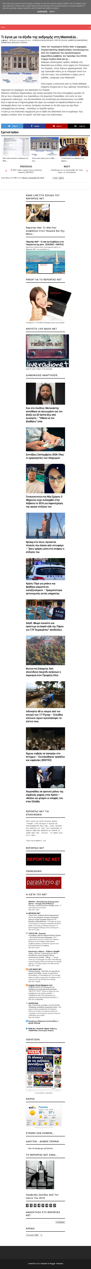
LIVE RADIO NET (35, 969)
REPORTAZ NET (34, 913)
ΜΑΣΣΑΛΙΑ (16, 42)
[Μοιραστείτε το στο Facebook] (60, 178)
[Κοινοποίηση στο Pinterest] (63, 178)
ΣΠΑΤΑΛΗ (23, 42)
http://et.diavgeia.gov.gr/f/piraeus (40, 1148)
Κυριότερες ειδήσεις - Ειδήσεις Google (43, 951)
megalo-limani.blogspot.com (40, 985)
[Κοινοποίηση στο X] (58, 178)
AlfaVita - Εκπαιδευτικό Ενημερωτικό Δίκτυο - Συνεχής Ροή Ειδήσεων (43, 903)
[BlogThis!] (56, 178)
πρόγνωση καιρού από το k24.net (44, 1127)
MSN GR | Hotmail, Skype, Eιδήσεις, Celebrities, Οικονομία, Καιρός (42, 1029)
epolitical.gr (33, 1003)
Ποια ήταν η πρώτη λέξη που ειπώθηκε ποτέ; (43, 905)
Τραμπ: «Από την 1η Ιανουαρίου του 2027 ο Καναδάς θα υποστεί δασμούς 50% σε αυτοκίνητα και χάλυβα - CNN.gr (43, 955)
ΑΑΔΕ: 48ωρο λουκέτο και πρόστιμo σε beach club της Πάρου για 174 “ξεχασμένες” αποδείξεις (45, 626)
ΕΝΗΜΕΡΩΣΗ (6, 42)
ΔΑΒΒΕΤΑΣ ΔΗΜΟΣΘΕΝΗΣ (77, 40)
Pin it (59, 126)
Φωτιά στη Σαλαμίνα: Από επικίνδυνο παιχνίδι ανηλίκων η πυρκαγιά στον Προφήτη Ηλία (43, 672)
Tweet (15, 126)
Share (36, 126)
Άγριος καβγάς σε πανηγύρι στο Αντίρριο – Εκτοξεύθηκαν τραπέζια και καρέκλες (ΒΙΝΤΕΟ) (45, 757)
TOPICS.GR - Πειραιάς (37, 933)
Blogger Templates (56, 1263)
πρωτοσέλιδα (40, 1093)
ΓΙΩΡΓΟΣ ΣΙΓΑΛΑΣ (60, 40)
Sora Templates (42, 1263)
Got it (52, 12)
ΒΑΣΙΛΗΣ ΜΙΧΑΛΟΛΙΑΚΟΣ (43, 40)
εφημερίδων (49, 1093)
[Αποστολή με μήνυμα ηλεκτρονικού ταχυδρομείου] (54, 178)
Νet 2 (6, 40)
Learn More (42, 12)
